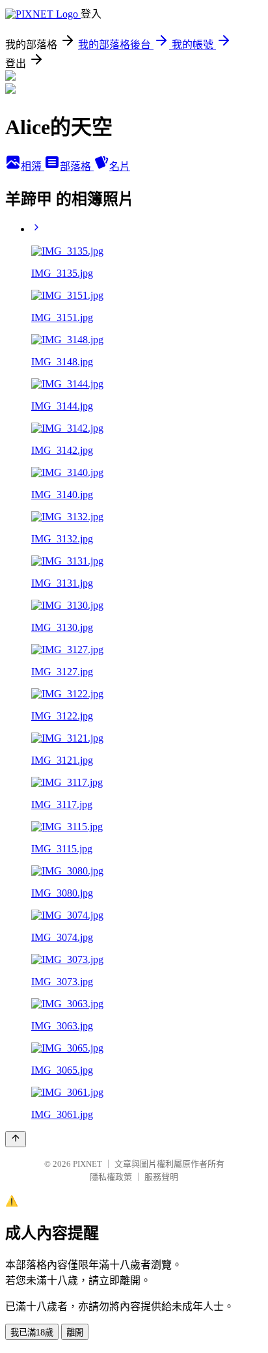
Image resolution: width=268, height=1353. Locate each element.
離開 (74, 1332)
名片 (119, 166)
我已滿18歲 (31, 1332)
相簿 (32, 166)
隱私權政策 (111, 1177)
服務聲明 (161, 1177)
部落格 (77, 166)
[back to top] (15, 1139)
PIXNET (87, 1164)
